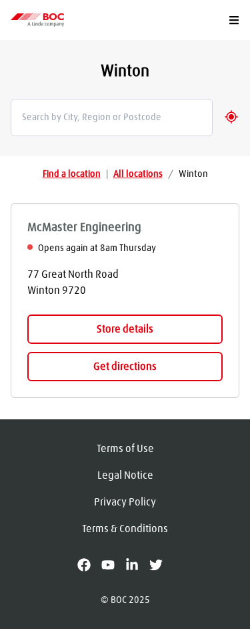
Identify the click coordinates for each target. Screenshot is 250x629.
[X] (161, 565)
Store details (125, 329)
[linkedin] (137, 565)
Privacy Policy (125, 502)
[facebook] (89, 565)
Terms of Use (125, 448)
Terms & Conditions (125, 528)
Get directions (125, 366)
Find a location (72, 174)
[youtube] (113, 565)
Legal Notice (125, 475)
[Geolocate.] (231, 117)
